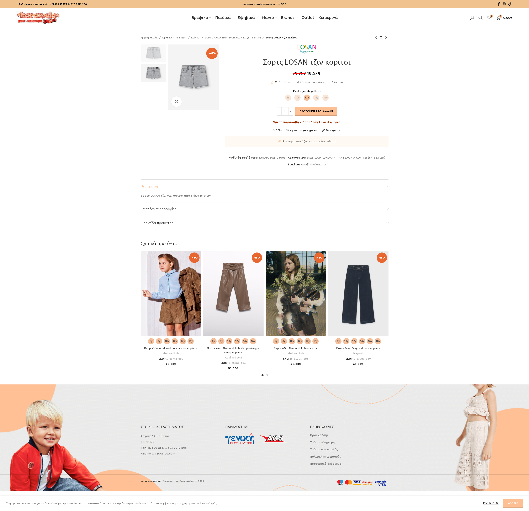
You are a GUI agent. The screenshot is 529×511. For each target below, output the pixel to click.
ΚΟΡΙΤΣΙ (195, 38)
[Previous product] (376, 37)
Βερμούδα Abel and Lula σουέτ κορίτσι (170, 348)
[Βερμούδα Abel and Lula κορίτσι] (296, 293)
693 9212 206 (78, 4)
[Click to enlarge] (176, 101)
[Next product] (385, 37)
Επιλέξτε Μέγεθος (306, 91)
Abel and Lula (170, 353)
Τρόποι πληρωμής (323, 442)
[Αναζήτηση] (480, 18)
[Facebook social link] (498, 4)
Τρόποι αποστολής (324, 449)
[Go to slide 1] (262, 375)
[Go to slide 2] (267, 375)
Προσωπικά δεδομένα (326, 463)
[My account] (472, 18)
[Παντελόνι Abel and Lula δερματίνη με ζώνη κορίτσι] (233, 293)
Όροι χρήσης (319, 435)
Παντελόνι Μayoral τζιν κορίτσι (358, 348)
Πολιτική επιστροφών (325, 456)
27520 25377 (59, 4)
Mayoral (358, 353)
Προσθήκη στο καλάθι (316, 111)
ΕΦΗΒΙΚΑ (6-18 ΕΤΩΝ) (174, 38)
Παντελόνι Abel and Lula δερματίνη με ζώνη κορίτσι (233, 350)
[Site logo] (38, 17)
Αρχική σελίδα (149, 38)
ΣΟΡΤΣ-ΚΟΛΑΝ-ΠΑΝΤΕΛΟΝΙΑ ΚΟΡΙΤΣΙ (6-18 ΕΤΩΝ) (233, 38)
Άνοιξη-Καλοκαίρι (313, 164)
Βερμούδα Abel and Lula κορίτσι (296, 348)
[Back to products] (381, 37)
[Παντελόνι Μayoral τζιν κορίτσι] (358, 293)
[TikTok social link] (510, 4)
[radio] (288, 98)
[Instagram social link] (504, 4)
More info (491, 502)
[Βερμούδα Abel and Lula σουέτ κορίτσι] (171, 293)
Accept (513, 503)
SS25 (310, 157)
